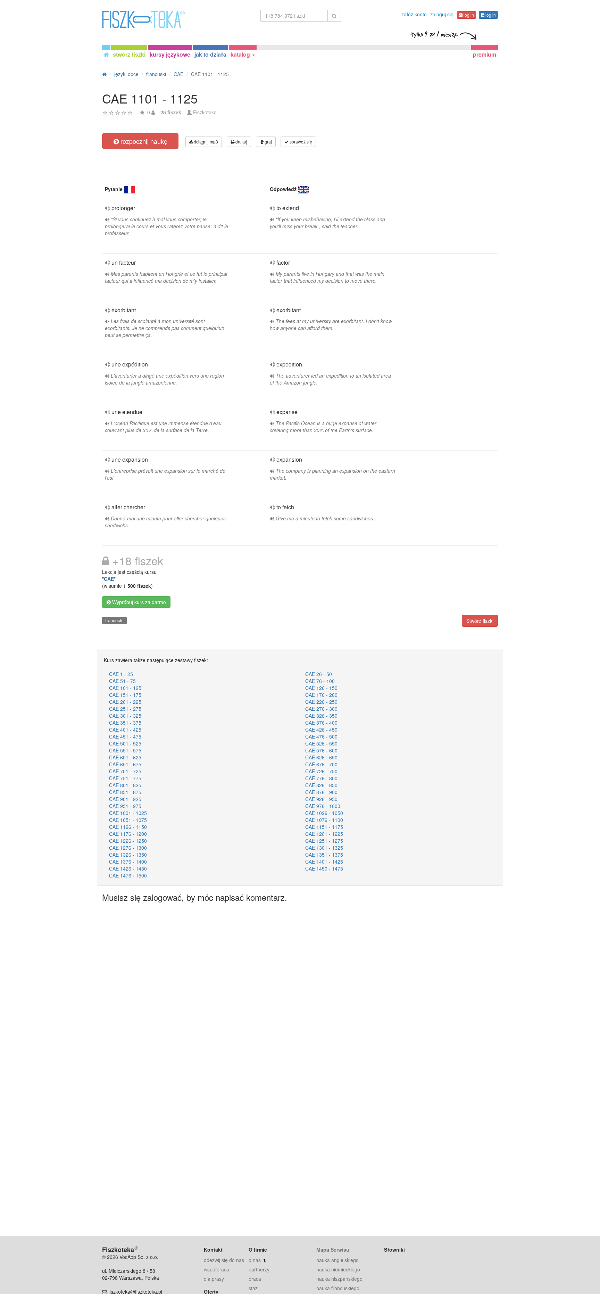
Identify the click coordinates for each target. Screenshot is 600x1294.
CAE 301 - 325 (125, 715)
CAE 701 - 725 (125, 771)
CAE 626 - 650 (321, 757)
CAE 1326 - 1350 (128, 854)
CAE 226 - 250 (321, 701)
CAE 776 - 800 (321, 778)
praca (255, 1278)
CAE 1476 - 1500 (128, 875)
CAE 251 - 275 (125, 708)
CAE (109, 578)
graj (268, 142)
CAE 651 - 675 (125, 764)
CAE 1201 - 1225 (324, 833)
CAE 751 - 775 (125, 778)
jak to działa (210, 54)
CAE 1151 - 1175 (324, 826)
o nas (255, 1259)
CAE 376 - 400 (321, 722)
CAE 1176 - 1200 (128, 833)
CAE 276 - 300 (321, 708)
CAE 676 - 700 (321, 764)
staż (253, 1288)
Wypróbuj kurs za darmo (138, 602)
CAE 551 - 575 (125, 750)
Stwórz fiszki (479, 620)
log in (468, 15)
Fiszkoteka (205, 112)
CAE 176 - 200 (321, 694)
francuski (114, 620)
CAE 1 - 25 (121, 673)
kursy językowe (170, 54)
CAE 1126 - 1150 (128, 826)
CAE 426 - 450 (321, 729)
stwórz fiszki (129, 54)
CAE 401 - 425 (125, 729)
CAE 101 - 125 (125, 687)
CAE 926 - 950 (321, 799)
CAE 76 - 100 (320, 680)
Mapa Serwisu (332, 1249)
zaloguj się (441, 14)
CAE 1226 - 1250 (128, 840)
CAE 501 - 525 (125, 743)
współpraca (216, 1269)
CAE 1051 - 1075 (128, 819)
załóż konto (414, 14)
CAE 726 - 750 (321, 771)
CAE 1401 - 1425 (324, 861)
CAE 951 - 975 (125, 805)
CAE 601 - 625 (125, 757)
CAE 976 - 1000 (322, 805)
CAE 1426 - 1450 (128, 868)
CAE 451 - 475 (125, 736)
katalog (241, 54)
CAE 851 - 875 (125, 792)
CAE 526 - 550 (321, 743)
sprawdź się (300, 142)
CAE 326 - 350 (321, 715)
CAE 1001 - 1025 (128, 812)
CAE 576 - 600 (321, 750)
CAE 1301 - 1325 (324, 847)
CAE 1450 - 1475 (324, 868)
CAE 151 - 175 (125, 694)
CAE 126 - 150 (321, 687)
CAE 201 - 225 (125, 701)
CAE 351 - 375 (125, 722)
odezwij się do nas (224, 1259)
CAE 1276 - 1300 (128, 847)
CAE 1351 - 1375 (324, 854)
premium (484, 54)
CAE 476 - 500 (321, 736)
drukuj (240, 142)
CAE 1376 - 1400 (128, 861)
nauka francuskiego (337, 1288)
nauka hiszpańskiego (339, 1278)
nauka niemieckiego (338, 1269)
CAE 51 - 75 (122, 680)
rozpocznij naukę (143, 141)
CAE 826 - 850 (321, 785)
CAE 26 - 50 (318, 673)
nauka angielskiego (337, 1259)
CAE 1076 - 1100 (324, 819)
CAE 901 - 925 (125, 799)
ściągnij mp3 (205, 142)
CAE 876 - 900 (321, 792)
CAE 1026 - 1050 (324, 812)
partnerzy (259, 1269)
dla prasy (214, 1278)
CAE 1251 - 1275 (324, 840)
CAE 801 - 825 (125, 785)
